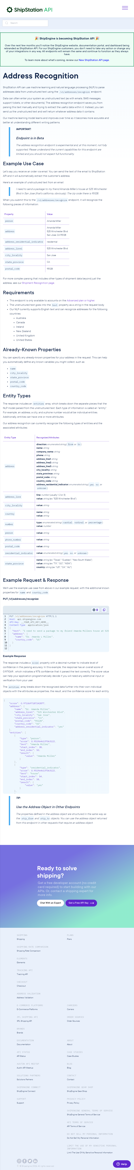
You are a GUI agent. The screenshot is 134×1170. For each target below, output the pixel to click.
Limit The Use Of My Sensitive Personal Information (90, 1153)
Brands (20, 1033)
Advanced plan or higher (80, 300)
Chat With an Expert (50, 903)
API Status (21, 1056)
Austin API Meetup (25, 1068)
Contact (70, 1080)
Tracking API (22, 974)
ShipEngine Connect (26, 1091)
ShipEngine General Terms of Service (83, 1115)
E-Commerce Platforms (27, 1010)
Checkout (21, 986)
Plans (69, 939)
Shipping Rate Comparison (29, 951)
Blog (69, 1068)
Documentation (24, 1045)
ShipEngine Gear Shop (77, 1091)
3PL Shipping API (24, 1021)
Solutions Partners (25, 1080)
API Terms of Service (76, 1126)
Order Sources (73, 1021)
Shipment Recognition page (38, 283)
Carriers (70, 1010)
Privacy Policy (73, 1103)
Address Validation (25, 998)
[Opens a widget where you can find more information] (122, 1164)
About (69, 1045)
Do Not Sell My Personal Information (83, 1138)
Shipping (21, 939)
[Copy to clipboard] (104, 609)
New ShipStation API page (94, 60)
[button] (123, 8)
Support (20, 1103)
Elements (21, 963)
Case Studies (73, 1056)
